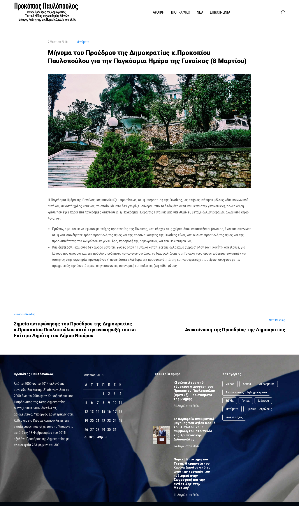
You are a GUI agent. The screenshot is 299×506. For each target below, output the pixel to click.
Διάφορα (263, 400)
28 (97, 430)
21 (97, 421)
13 (92, 412)
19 (86, 421)
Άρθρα (247, 384)
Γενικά (246, 400)
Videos (230, 384)
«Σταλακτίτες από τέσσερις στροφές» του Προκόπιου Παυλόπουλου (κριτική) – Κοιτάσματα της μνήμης (194, 391)
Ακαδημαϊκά (266, 384)
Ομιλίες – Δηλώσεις (259, 409)
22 (103, 421)
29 (103, 430)
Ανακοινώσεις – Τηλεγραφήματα (246, 392)
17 (114, 412)
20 (92, 421)
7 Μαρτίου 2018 (58, 42)
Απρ (100, 437)
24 (114, 421)
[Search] (282, 12)
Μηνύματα (83, 42)
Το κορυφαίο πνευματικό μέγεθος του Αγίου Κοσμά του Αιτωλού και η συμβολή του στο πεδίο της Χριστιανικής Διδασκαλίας (195, 429)
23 (109, 421)
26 (86, 430)
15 (103, 412)
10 (114, 403)
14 (97, 412)
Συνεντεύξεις (234, 417)
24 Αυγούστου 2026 (186, 406)
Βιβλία (230, 400)
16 (109, 412)
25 (120, 421)
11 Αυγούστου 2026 (186, 495)
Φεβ (91, 437)
